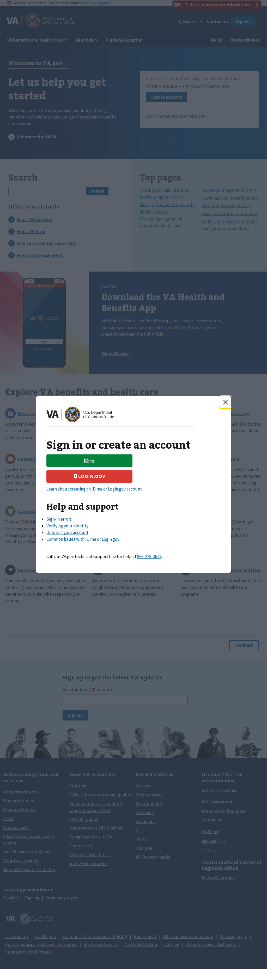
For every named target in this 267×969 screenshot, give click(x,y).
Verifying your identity (67, 526)
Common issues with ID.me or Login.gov (82, 539)
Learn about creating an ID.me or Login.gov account (94, 489)
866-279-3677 (149, 556)
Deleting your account (67, 532)
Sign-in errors (59, 519)
